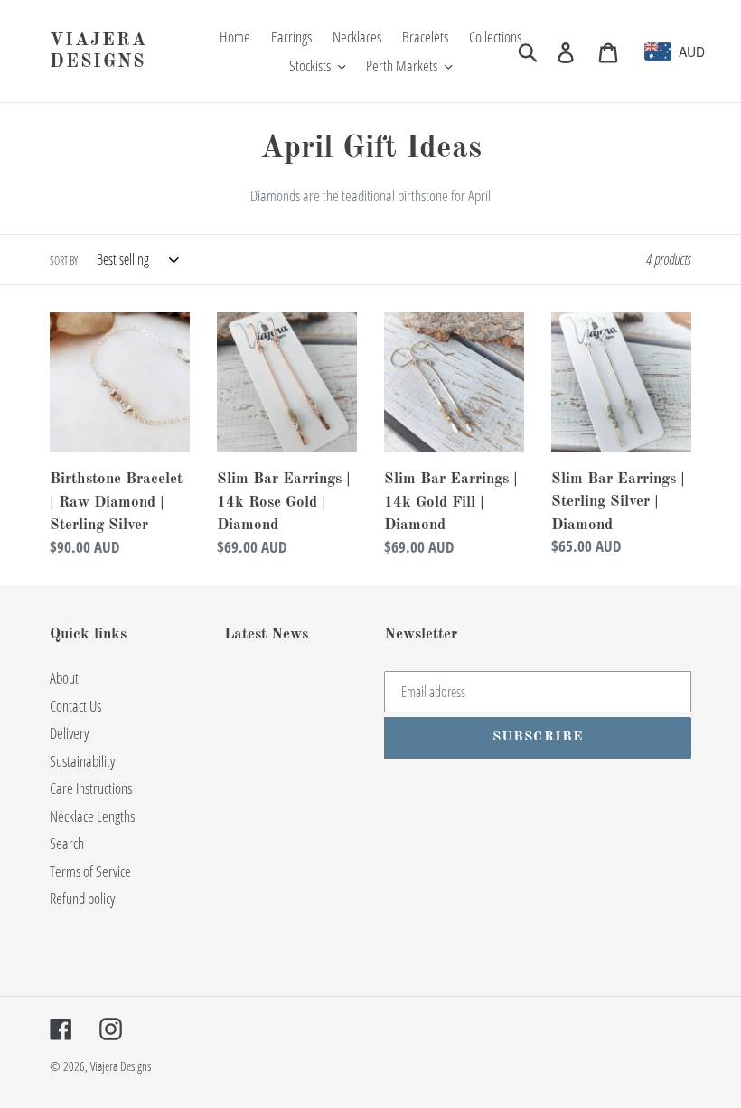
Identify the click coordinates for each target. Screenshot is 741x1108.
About (64, 677)
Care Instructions (91, 787)
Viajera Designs (98, 51)
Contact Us (75, 705)
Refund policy (82, 898)
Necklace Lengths (92, 815)
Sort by (64, 260)
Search (67, 843)
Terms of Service (90, 871)
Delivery (69, 732)
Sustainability (82, 760)
